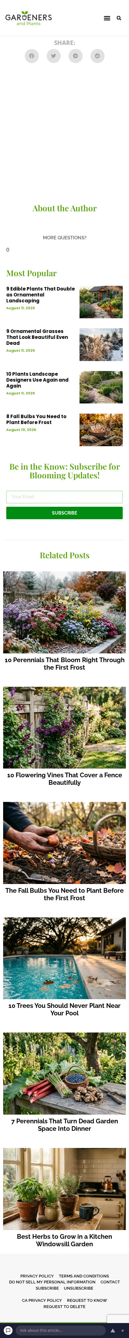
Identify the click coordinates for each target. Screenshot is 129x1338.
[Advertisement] (64, 133)
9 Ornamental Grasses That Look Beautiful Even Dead (37, 337)
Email (12, 488)
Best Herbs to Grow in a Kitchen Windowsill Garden (64, 1240)
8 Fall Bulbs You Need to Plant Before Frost (36, 419)
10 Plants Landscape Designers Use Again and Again (37, 380)
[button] (107, 18)
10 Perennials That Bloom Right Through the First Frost (65, 663)
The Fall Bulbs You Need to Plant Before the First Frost (64, 894)
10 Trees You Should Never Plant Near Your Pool (64, 1009)
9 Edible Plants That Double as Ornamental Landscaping (40, 295)
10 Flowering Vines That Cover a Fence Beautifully (64, 778)
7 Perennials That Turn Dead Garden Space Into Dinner (64, 1124)
